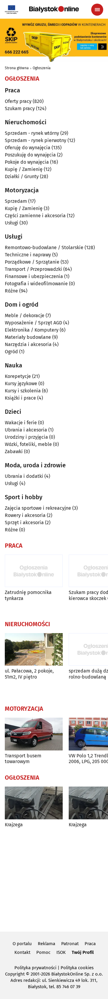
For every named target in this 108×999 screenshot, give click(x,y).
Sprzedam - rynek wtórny (32, 133)
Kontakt (22, 952)
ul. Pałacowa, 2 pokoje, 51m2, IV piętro (29, 673)
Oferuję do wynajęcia (27, 147)
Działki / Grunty (22, 176)
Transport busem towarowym (23, 758)
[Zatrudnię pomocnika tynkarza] (34, 571)
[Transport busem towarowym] (34, 734)
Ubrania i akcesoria (26, 430)
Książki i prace (20, 398)
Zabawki (14, 451)
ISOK (61, 952)
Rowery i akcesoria (25, 515)
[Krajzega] (34, 803)
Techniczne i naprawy (28, 255)
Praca (90, 943)
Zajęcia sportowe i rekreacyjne (38, 508)
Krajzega (14, 824)
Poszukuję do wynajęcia (30, 155)
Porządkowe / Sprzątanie (32, 262)
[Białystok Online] (54, 9)
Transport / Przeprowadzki (33, 269)
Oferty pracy (18, 101)
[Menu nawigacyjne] (97, 10)
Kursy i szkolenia (23, 391)
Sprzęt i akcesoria (24, 522)
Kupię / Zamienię (24, 169)
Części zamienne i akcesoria (35, 215)
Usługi (11, 223)
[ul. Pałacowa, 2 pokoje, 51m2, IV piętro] (34, 649)
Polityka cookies (77, 967)
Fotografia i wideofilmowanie (36, 283)
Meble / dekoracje (24, 315)
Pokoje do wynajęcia (27, 162)
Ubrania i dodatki (24, 476)
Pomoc (43, 952)
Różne (11, 291)
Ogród (11, 351)
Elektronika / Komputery (31, 330)
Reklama (46, 943)
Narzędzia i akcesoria (28, 344)
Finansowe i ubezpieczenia (34, 276)
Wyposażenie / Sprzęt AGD (33, 323)
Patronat (70, 943)
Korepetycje (18, 376)
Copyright (15, 974)
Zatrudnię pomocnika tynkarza (28, 595)
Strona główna (17, 68)
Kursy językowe (21, 383)
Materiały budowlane (28, 337)
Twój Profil (83, 952)
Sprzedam (16, 201)
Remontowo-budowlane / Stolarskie (44, 247)
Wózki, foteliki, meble (28, 444)
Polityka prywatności (35, 967)
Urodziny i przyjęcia (26, 437)
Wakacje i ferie (21, 422)
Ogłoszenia (42, 68)
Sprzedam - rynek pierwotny (35, 140)
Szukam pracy (20, 108)
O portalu (22, 943)
